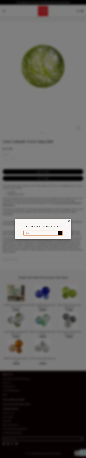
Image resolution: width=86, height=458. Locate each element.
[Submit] (60, 233)
